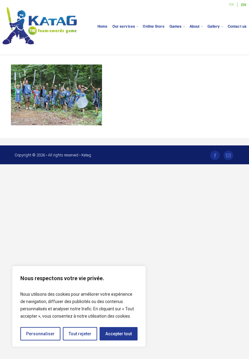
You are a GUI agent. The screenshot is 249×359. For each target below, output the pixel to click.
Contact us (237, 26)
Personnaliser (40, 333)
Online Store (153, 26)
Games (175, 26)
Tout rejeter (80, 333)
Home (102, 26)
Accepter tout (118, 333)
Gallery (213, 26)
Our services (123, 26)
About (194, 26)
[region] (79, 306)
